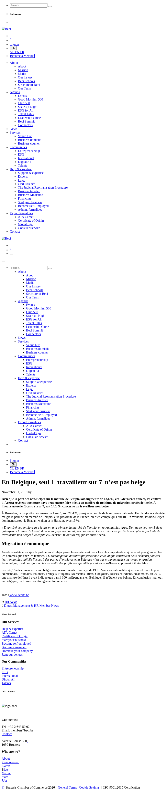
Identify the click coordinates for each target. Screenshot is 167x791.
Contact (7, 734)
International (10, 675)
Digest (8, 605)
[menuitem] (12, 52)
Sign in (14, 44)
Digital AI (8, 679)
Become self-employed (16, 643)
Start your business (14, 640)
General (67, 787)
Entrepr (13, 668)
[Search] (50, 6)
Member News (49, 605)
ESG (5, 672)
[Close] (3, 261)
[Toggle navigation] (11, 254)
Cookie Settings (88, 787)
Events (6, 766)
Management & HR (26, 605)
